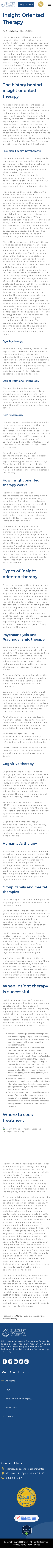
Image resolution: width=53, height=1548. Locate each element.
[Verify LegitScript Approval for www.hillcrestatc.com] (27, 1530)
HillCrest (24, 1542)
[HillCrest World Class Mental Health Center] (26, 1518)
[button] (49, 4)
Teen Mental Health (20, 1316)
